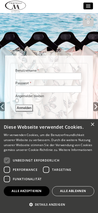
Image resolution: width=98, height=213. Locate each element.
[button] (49, 204)
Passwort (23, 83)
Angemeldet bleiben (29, 96)
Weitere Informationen (75, 150)
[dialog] (49, 166)
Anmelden (24, 108)
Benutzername (27, 70)
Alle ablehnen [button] (73, 191)
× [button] (92, 124)
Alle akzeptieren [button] (26, 191)
